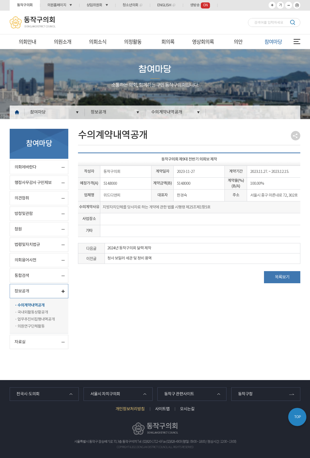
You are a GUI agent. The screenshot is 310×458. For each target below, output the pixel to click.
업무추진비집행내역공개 (36, 319)
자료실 (20, 342)
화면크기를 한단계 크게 (272, 5)
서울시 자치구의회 (105, 394)
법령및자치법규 (27, 244)
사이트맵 (162, 409)
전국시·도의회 (27, 394)
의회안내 (27, 41)
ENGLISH (164, 5)
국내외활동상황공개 (32, 312)
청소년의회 (130, 5)
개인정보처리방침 (130, 409)
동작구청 (245, 394)
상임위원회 (94, 5)
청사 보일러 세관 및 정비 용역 (129, 258)
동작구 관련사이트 (179, 394)
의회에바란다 (25, 167)
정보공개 (98, 112)
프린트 (296, 5)
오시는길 (187, 409)
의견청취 (22, 198)
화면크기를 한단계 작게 (288, 5)
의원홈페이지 (56, 5)
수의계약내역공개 (166, 112)
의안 (238, 41)
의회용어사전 (25, 260)
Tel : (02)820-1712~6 (149, 442)
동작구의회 (25, 5)
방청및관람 (24, 213)
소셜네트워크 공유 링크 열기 (295, 135)
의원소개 (62, 41)
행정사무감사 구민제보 (33, 182)
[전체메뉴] (297, 42)
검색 (292, 22)
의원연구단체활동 (31, 326)
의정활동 (132, 41)
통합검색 (22, 275)
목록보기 (282, 277)
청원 (18, 229)
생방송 (199, 5)
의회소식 (97, 41)
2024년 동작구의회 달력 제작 (129, 248)
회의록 (167, 41)
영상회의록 (203, 41)
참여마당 (273, 41)
